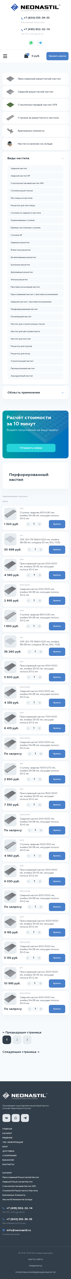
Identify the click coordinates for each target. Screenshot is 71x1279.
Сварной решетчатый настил (17, 1182)
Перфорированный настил (24, 309)
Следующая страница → (20, 1051)
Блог (5, 1147)
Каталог (7, 1133)
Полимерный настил (21, 317)
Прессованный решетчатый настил (20, 1177)
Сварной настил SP (20, 176)
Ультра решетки (19, 280)
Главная (7, 1129)
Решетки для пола (20, 354)
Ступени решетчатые (22, 191)
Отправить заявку (31, 448)
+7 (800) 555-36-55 (37, 18)
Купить (57, 524)
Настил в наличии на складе (17, 1200)
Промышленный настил (23, 369)
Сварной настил (19, 169)
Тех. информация (12, 1142)
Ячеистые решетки (21, 250)
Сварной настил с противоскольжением (31, 302)
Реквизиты (35, 1266)
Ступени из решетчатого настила (20, 1191)
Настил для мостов (21, 339)
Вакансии (8, 1160)
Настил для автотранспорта (25, 332)
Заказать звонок (57, 56)
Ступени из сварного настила (26, 213)
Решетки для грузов (21, 346)
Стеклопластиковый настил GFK (27, 183)
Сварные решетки (20, 243)
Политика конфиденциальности (35, 1272)
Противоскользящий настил (25, 287)
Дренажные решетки (22, 272)
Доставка (8, 1151)
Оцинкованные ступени (23, 220)
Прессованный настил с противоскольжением (34, 295)
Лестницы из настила (21, 198)
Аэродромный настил (22, 376)
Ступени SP (16, 235)
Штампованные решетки (23, 257)
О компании (9, 1156)
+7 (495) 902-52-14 (37, 29)
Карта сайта (35, 1260)
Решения (7, 1138)
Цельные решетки (20, 265)
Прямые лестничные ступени (25, 228)
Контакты (8, 1165)
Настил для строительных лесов (28, 324)
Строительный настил (22, 361)
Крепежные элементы (13, 1195)
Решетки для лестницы (23, 206)
